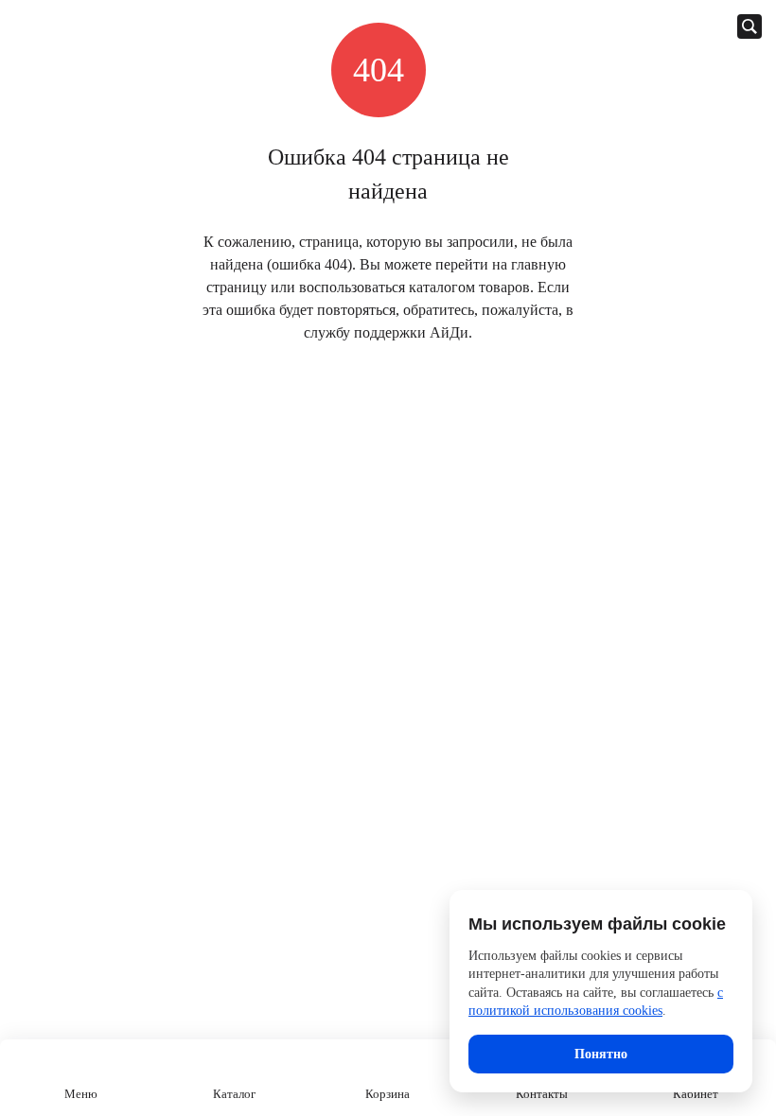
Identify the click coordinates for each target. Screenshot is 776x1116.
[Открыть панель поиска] (749, 26)
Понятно (600, 1054)
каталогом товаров (469, 287)
